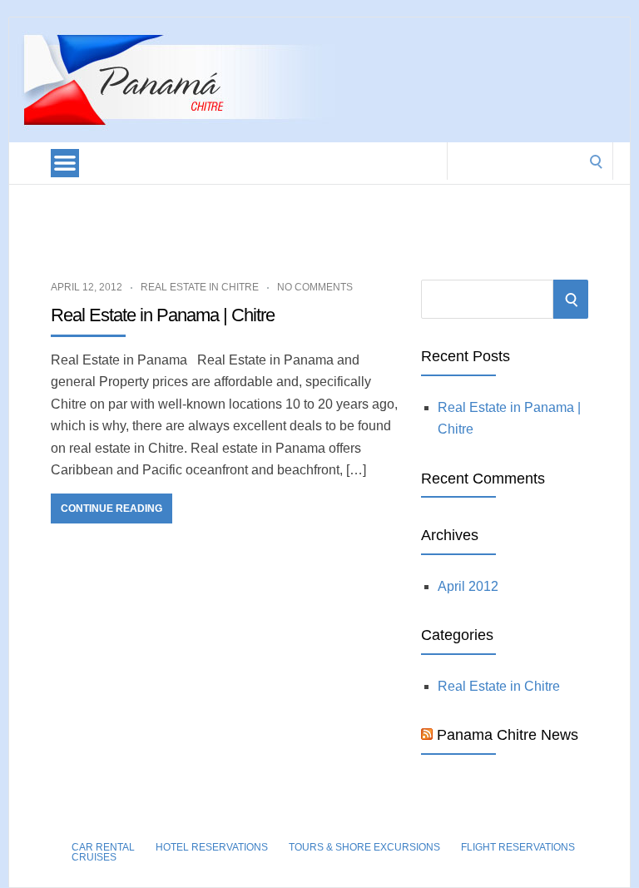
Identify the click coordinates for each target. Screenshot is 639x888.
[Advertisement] (312, 221)
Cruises (94, 857)
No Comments (315, 287)
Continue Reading (111, 508)
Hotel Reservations (212, 847)
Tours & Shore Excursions (364, 847)
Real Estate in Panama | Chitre (163, 315)
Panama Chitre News (507, 735)
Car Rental (103, 847)
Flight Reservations (518, 847)
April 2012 (468, 586)
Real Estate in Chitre (200, 287)
